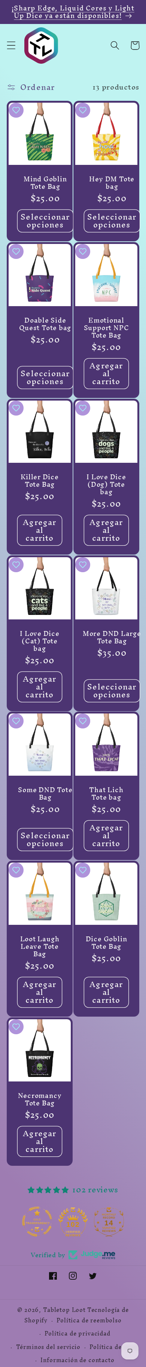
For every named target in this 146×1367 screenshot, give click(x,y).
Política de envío (114, 1347)
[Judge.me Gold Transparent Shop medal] (37, 1222)
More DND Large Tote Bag (112, 637)
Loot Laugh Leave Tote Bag (40, 946)
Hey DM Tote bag (111, 182)
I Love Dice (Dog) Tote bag (106, 484)
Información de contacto (77, 1360)
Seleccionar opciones (45, 220)
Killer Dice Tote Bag (40, 480)
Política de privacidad (77, 1333)
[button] (11, 45)
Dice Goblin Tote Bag (106, 942)
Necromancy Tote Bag (40, 1099)
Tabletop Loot (64, 1310)
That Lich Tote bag (106, 793)
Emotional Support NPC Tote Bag (106, 328)
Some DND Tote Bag (45, 793)
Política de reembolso (89, 1320)
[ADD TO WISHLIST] (16, 110)
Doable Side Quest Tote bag (45, 324)
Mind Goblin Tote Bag (45, 182)
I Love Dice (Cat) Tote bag (40, 641)
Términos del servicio (48, 1347)
